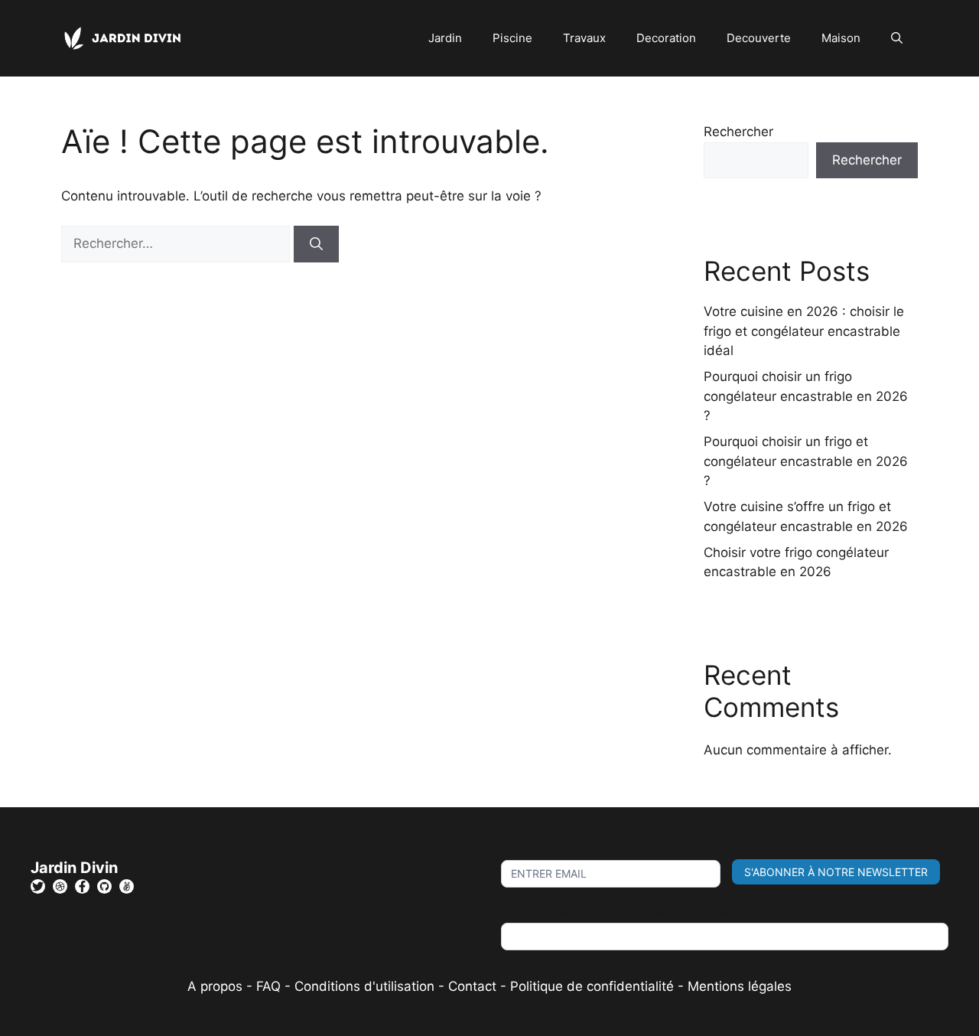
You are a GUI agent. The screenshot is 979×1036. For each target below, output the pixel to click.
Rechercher (738, 131)
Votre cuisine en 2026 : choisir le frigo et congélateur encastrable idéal (804, 331)
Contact (472, 986)
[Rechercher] (316, 244)
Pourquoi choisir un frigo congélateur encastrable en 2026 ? (806, 396)
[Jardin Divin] (126, 37)
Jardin (445, 38)
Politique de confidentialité (592, 986)
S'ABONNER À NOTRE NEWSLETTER (836, 871)
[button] (897, 38)
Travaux (584, 38)
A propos (214, 986)
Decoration (666, 38)
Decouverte (759, 38)
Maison (840, 38)
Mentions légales (740, 986)
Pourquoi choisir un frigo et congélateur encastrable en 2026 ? (806, 461)
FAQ (270, 986)
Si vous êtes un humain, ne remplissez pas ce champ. (665, 912)
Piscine (512, 38)
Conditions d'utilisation (364, 986)
